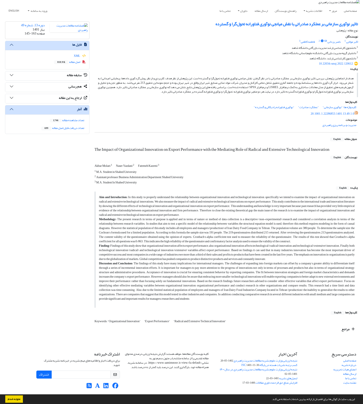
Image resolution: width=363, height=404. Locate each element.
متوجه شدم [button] (14, 398)
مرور (334, 11)
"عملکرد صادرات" (308, 107)
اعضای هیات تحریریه (344, 369)
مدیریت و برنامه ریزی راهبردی (339, 125)
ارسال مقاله (261, 11)
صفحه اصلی (350, 11)
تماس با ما (225, 11)
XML (77, 56)
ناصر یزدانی (334, 42)
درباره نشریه (349, 365)
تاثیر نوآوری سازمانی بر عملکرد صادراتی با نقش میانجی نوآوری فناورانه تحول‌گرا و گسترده (287, 24)
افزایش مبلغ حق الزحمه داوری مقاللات (276, 382)
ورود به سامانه (38, 11)
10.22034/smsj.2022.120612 (336, 63)
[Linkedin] (105, 387)
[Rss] (89, 387)
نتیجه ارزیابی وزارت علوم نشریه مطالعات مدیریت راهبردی (265, 360)
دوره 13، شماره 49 (33, 25)
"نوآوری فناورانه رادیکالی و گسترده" (274, 107)
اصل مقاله (69, 62)
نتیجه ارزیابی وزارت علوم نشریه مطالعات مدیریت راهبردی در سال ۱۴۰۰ (258, 369)
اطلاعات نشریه (314, 11)
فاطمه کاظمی (308, 42)
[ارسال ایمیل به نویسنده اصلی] (325, 41)
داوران (243, 11)
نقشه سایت (349, 382)
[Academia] (97, 387)
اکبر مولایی (352, 42)
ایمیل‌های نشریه (288, 378)
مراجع (346, 329)
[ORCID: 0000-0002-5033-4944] (322, 41)
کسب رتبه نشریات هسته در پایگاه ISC (269, 365)
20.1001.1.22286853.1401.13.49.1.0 (332, 114)
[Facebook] (115, 387)
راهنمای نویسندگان (285, 11)
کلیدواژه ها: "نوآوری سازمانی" (339, 107)
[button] (270, 399)
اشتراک (44, 374)
